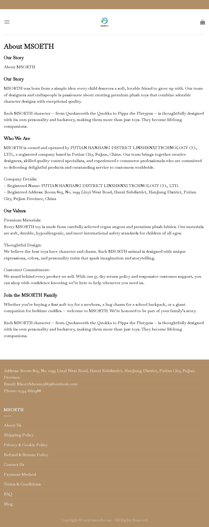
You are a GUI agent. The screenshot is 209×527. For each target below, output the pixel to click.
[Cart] (202, 22)
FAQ (8, 494)
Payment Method (20, 474)
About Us (12, 425)
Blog (8, 504)
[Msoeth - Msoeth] (104, 22)
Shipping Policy (19, 435)
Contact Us (14, 464)
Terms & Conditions (22, 484)
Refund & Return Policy (26, 454)
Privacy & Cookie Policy (26, 444)
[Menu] (7, 22)
